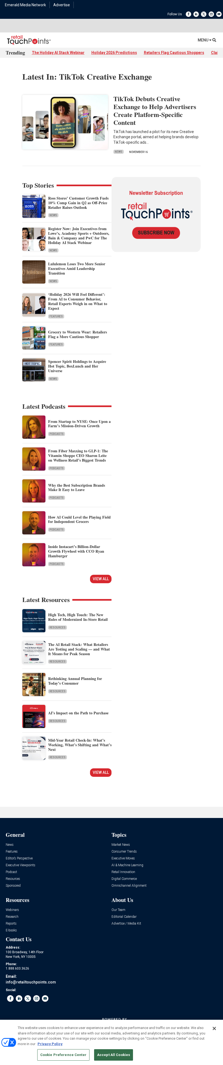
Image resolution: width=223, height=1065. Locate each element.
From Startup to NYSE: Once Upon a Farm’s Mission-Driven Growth (79, 424)
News (118, 151)
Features (56, 316)
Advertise (61, 5)
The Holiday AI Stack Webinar (58, 52)
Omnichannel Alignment (129, 886)
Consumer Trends (124, 851)
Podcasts (56, 433)
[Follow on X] (203, 14)
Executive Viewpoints (20, 865)
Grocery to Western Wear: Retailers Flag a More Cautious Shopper (77, 334)
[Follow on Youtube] (219, 14)
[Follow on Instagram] (211, 14)
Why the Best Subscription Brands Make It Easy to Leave (76, 487)
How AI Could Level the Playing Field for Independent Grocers (79, 519)
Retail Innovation (123, 872)
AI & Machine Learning (127, 865)
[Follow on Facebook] (188, 14)
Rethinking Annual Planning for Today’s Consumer (75, 681)
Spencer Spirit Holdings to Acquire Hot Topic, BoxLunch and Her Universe (77, 366)
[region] (111, 1042)
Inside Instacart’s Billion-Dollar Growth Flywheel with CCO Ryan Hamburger (76, 551)
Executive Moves (123, 858)
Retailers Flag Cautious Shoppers (174, 52)
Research (12, 917)
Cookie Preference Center (63, 1055)
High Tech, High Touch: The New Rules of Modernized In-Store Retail (78, 617)
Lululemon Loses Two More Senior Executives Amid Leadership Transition (76, 268)
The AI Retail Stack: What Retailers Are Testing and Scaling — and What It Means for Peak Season (79, 649)
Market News (121, 845)
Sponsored (13, 886)
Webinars (12, 910)
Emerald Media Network (25, 5)
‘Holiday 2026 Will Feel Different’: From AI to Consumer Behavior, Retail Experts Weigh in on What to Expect (77, 301)
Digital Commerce (124, 879)
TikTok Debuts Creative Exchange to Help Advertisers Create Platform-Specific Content (154, 110)
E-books (11, 930)
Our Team (118, 910)
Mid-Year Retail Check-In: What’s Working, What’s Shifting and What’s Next (80, 744)
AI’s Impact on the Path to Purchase (78, 713)
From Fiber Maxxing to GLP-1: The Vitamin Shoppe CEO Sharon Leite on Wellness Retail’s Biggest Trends (78, 455)
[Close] (214, 1028)
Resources (57, 627)
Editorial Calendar (124, 917)
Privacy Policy (50, 1044)
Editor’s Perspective (19, 858)
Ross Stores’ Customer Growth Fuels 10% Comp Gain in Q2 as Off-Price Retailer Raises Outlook (78, 202)
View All (101, 579)
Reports (11, 923)
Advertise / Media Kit (126, 923)
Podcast (11, 872)
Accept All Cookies (113, 1055)
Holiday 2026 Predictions (114, 52)
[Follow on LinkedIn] (196, 14)
